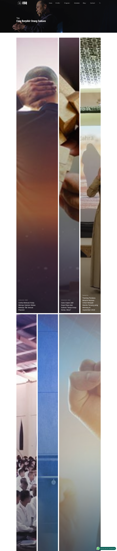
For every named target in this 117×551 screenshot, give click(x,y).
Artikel (26, 300)
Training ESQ (85, 295)
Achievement (21, 300)
